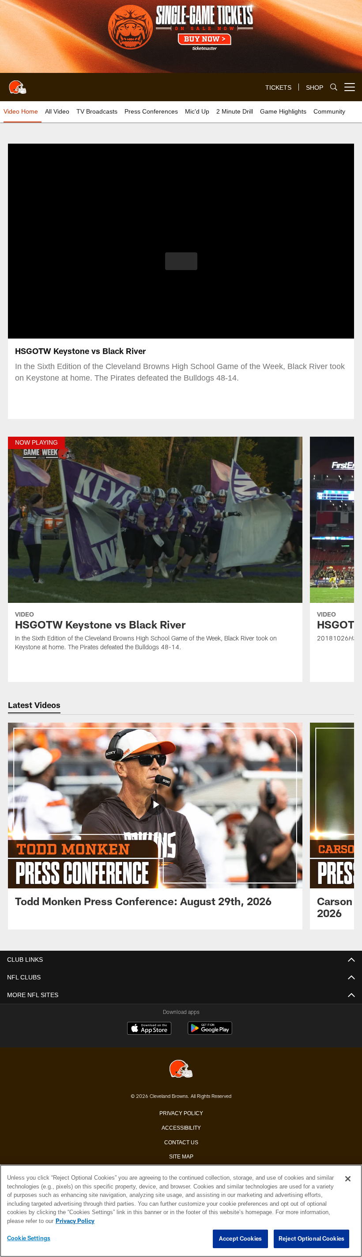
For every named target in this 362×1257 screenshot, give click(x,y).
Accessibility (181, 1127)
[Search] (333, 87)
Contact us (181, 1142)
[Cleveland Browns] (181, 1069)
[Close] (348, 1179)
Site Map (181, 1156)
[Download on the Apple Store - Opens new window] (149, 1029)
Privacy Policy (181, 1112)
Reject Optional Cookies (311, 1238)
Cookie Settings (28, 1238)
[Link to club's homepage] (17, 83)
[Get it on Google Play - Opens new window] (210, 1033)
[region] (181, 1211)
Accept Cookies (240, 1238)
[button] (181, 261)
